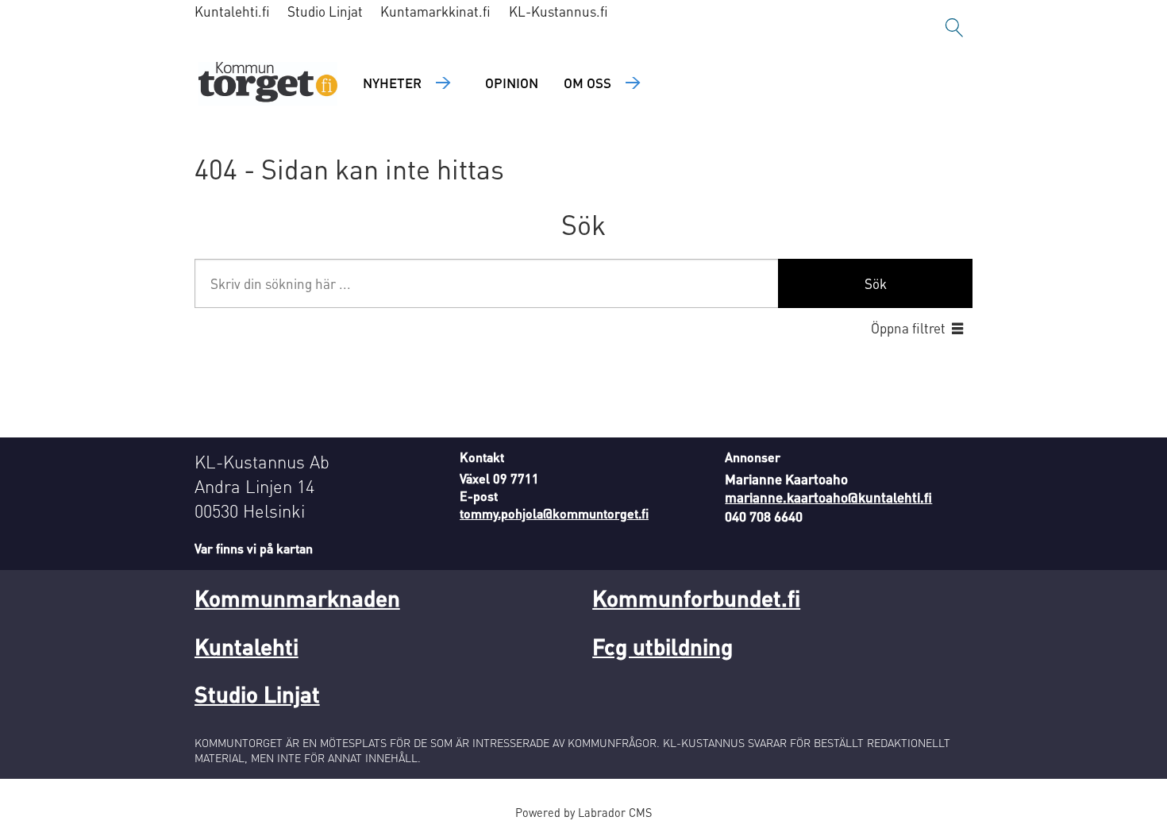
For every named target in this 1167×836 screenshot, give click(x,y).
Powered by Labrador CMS (583, 812)
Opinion (511, 82)
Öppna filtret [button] (908, 328)
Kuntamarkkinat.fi (435, 11)
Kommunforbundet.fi (696, 598)
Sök (876, 283)
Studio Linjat (325, 11)
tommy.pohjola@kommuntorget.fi (554, 513)
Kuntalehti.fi (232, 11)
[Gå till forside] (267, 84)
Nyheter (392, 82)
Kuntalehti (246, 646)
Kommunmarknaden (297, 598)
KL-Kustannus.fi (558, 11)
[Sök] (954, 28)
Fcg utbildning (662, 646)
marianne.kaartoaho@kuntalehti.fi (828, 497)
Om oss (587, 82)
